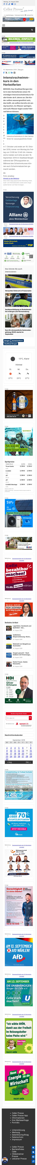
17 (11, 753)
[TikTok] (9, 4)
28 (27, 756)
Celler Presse (18, 1113)
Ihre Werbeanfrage (20, 1120)
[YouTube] (12, 4)
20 (23, 753)
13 (23, 750)
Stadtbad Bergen (10, 344)
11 (15, 750)
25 (15, 756)
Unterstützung (18, 1130)
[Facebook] (4, 4)
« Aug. (9, 762)
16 (7, 753)
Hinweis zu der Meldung (11, 178)
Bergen (20, 70)
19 (19, 753)
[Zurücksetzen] (33, 1161)
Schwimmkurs (17, 340)
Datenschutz (17, 1137)
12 (19, 750)
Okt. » (28, 762)
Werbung (16, 1132)
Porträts (15, 1122)
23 (7, 756)
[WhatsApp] (15, 4)
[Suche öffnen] (32, 30)
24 (11, 756)
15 (31, 750)
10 (11, 750)
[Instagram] (6, 4)
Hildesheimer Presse (18, 1155)
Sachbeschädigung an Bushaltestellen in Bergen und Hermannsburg (18, 310)
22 (31, 753)
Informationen (18, 1118)
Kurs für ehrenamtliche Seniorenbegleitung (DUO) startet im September (18, 332)
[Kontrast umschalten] (33, 1157)
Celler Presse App (20, 1115)
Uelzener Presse (19, 1158)
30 (7, 759)
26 (19, 756)
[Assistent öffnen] (5, 1160)
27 (23, 756)
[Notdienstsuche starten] (30, 718)
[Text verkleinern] (33, 1152)
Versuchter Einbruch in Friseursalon (18, 291)
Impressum (17, 1139)
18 (15, 753)
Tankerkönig (10, 490)
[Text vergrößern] (33, 1148)
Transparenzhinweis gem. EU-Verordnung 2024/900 (21, 42)
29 (31, 756)
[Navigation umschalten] (4, 25)
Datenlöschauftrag (20, 1135)
